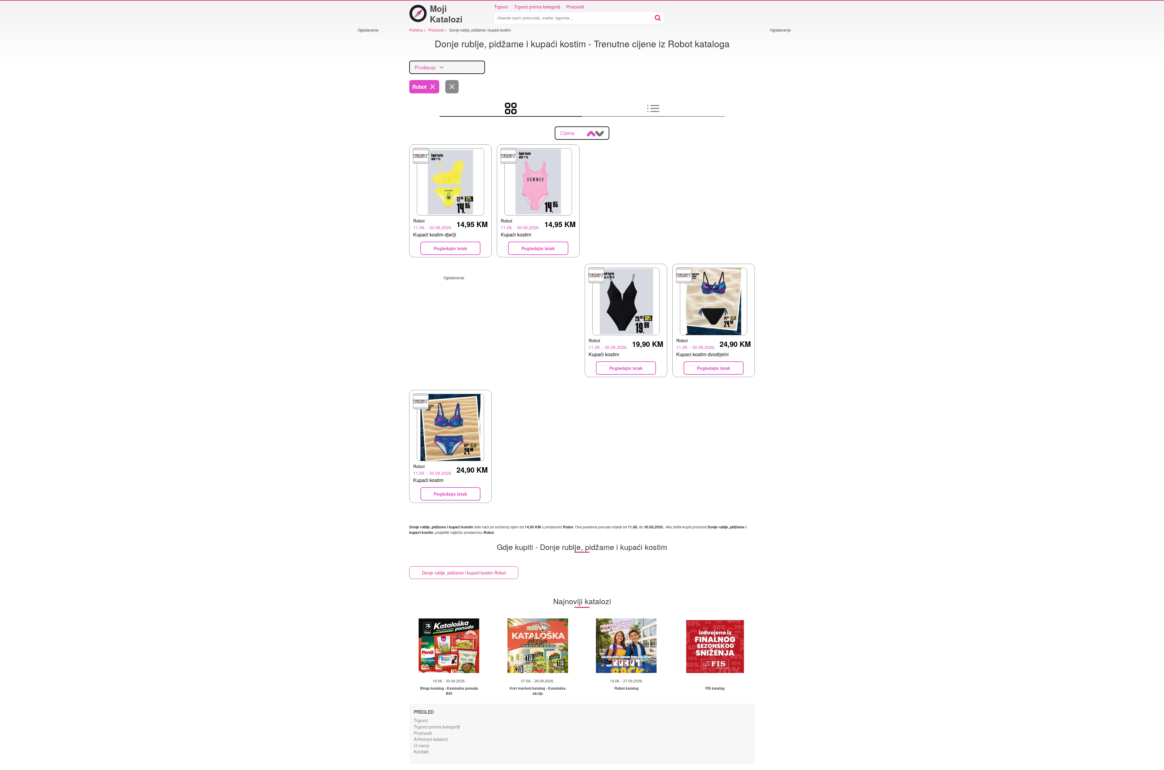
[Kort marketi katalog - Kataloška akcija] (537, 645)
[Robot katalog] (626, 645)
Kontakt (421, 751)
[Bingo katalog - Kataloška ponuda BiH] (449, 645)
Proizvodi (575, 7)
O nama (421, 745)
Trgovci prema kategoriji (537, 7)
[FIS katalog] (715, 645)
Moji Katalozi (446, 13)
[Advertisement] (376, 123)
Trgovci (501, 7)
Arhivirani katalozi (431, 739)
